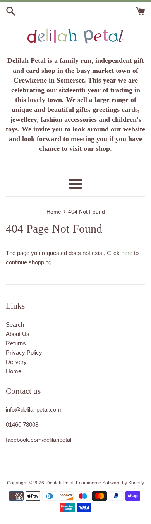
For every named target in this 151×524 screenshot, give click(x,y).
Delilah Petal (60, 483)
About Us (17, 334)
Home (13, 371)
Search (15, 324)
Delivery (16, 362)
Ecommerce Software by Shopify (110, 483)
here (126, 253)
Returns (16, 343)
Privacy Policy (24, 352)
